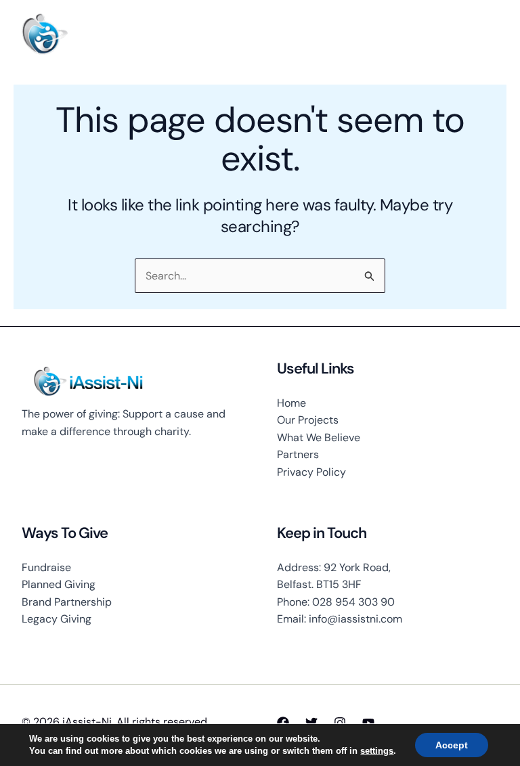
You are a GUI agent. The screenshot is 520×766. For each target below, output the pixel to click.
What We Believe (318, 437)
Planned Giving (58, 584)
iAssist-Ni (110, 34)
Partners (298, 454)
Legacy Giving (56, 619)
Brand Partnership (67, 602)
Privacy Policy (311, 472)
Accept (451, 745)
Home (291, 403)
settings (376, 751)
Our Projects (308, 420)
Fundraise (46, 567)
